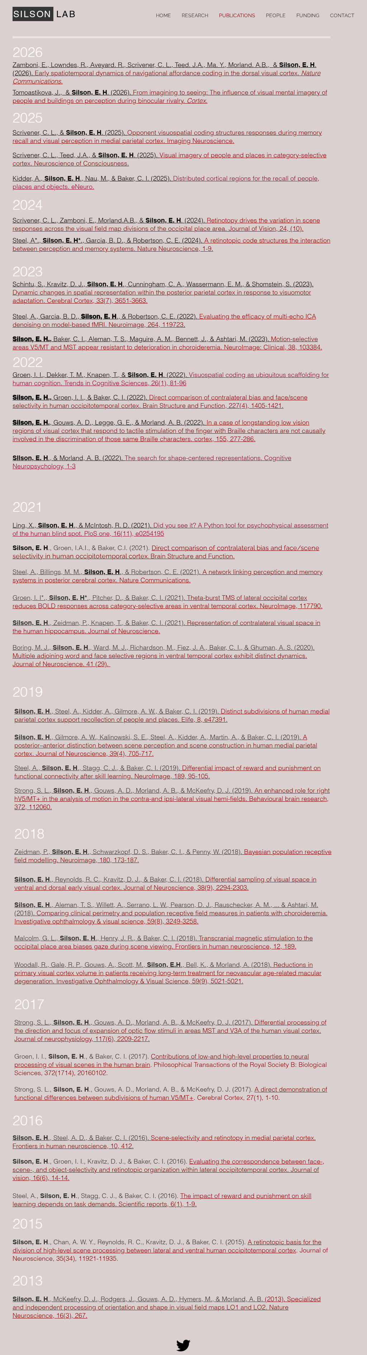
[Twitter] (183, 1345)
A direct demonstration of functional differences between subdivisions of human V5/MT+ (170, 1093)
